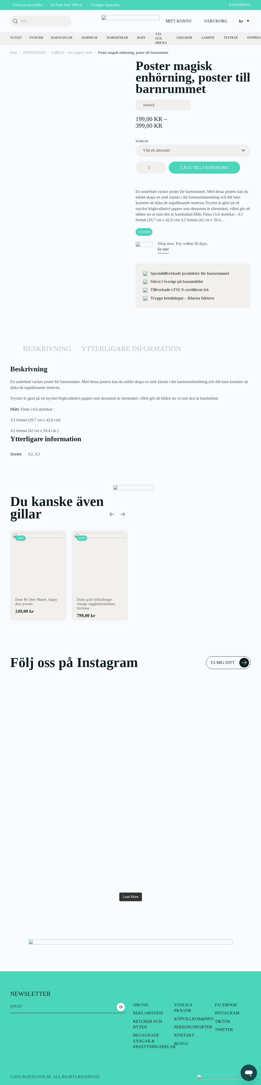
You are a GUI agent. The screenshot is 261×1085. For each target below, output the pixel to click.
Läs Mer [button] (144, 231)
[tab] (12, 352)
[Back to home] (130, 21)
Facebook (226, 1005)
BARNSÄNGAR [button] (61, 38)
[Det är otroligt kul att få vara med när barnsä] (70, 700)
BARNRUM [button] (89, 38)
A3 (37, 454)
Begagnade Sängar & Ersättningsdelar (154, 1041)
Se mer (163, 249)
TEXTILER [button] (231, 38)
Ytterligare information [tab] (131, 348)
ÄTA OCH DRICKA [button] (161, 38)
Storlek (142, 141)
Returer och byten (147, 1024)
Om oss (140, 1005)
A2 (30, 454)
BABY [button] (141, 38)
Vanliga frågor (183, 1008)
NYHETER (36, 38)
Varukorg (216, 21)
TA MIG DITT (222, 662)
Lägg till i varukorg (204, 167)
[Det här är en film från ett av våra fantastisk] (110, 705)
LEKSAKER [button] (184, 38)
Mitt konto (178, 21)
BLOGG (181, 1043)
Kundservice (240, 5)
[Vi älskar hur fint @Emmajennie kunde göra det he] (191, 757)
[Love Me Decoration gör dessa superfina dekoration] (29, 768)
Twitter (224, 1029)
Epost (16, 1006)
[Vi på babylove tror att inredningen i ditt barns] (232, 782)
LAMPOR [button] (208, 38)
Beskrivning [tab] (47, 348)
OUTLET (16, 38)
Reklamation (148, 1013)
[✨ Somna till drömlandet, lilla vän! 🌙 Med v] (151, 714)
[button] (112, 514)
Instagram (227, 1013)
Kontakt (184, 1035)
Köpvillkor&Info (194, 1019)
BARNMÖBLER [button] (117, 38)
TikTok (222, 1021)
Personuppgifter (193, 1027)
